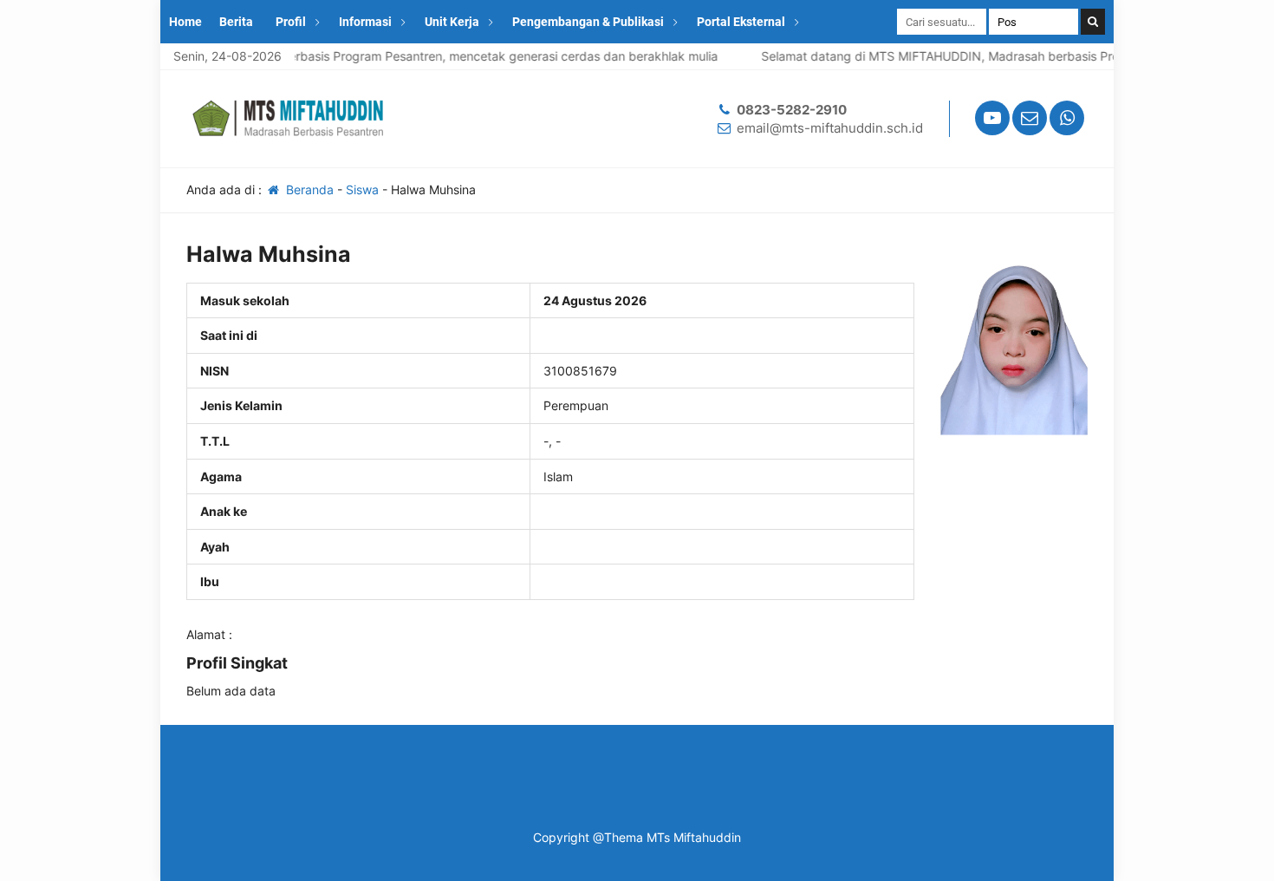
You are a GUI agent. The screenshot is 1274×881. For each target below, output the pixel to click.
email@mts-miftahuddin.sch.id (830, 128)
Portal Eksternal (741, 22)
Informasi (365, 22)
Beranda (308, 189)
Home (185, 22)
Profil (291, 22)
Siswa (362, 189)
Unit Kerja (452, 22)
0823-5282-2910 (792, 109)
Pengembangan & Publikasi (588, 22)
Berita (236, 22)
